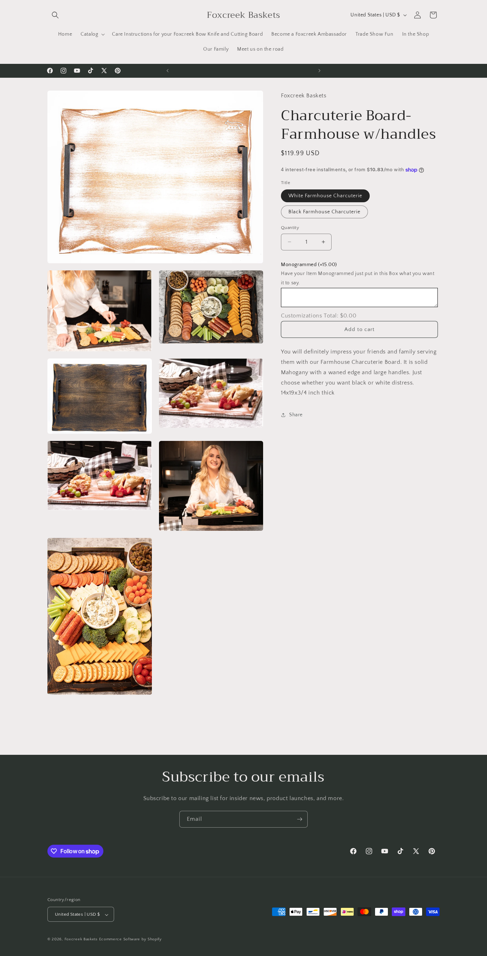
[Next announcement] (319, 70)
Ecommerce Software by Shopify (130, 939)
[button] (55, 15)
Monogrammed (309, 265)
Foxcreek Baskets (81, 939)
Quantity (290, 227)
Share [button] (296, 415)
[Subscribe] (299, 819)
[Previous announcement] (167, 70)
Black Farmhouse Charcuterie (324, 212)
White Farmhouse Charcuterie (325, 196)
